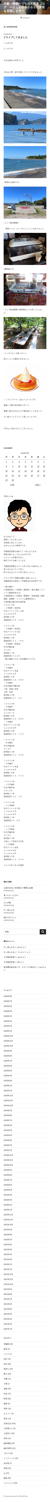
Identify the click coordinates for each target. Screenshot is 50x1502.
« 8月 (12, 485)
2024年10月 (8, 1105)
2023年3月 (8, 1200)
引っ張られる (9, 910)
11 (25, 466)
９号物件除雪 (9, 957)
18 (25, 471)
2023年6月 (8, 1185)
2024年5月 (8, 1130)
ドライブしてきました (15, 37)
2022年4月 (8, 1254)
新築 (5, 1404)
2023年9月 (8, 1170)
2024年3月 (8, 1140)
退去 (5, 1418)
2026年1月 (8, 1031)
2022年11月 (8, 1220)
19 (32, 471)
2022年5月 (8, 1249)
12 (32, 466)
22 (6, 476)
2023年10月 (8, 1165)
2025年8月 (8, 1056)
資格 (5, 1389)
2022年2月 (8, 1264)
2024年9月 (8, 1110)
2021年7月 (8, 1299)
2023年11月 (8, 1160)
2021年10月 (8, 1284)
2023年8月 (8, 1175)
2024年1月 (8, 1150)
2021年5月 (8, 1309)
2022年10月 (8, 1225)
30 (13, 480)
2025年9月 (8, 1051)
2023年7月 (8, 1180)
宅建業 (6, 1344)
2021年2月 (8, 1324)
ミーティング (9, 1458)
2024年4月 (8, 1135)
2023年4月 (8, 1195)
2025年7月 (8, 1061)
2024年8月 (8, 1115)
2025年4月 (8, 1076)
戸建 (5, 1379)
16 (13, 471)
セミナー (7, 1414)
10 (19, 466)
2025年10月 (8, 1046)
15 (6, 471)
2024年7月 (8, 1120)
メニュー (26, 18)
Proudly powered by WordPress (16, 1496)
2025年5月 (8, 1071)
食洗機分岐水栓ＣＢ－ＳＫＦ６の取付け (20, 967)
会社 (5, 1364)
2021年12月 (8, 1274)
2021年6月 (8, 1304)
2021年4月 (8, 1314)
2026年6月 (8, 1006)
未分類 (6, 1463)
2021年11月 (8, 1279)
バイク (6, 1354)
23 (13, 476)
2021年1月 (8, 1329)
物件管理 (7, 1448)
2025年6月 (8, 1066)
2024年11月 (8, 1100)
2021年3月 (8, 1319)
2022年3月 (8, 1259)
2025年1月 (8, 1091)
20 (38, 471)
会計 (5, 1359)
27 (38, 476)
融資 (5, 1478)
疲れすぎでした (10, 917)
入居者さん (8, 1428)
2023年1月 (8, 1210)
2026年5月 (8, 1011)
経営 (5, 1349)
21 (44, 471)
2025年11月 (8, 1041)
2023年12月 (8, 1155)
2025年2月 (8, 1086)
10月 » (37, 485)
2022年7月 (8, 1240)
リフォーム (8, 1483)
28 (44, 476)
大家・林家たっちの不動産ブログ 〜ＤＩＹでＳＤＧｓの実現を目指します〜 (24, 7)
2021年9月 (8, 1289)
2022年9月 (8, 1230)
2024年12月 (8, 1096)
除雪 (5, 1399)
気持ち (6, 1369)
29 (6, 480)
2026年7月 (8, 1001)
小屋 (5, 1384)
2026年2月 (8, 1026)
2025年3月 (8, 1081)
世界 (5, 1409)
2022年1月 (8, 1269)
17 (19, 471)
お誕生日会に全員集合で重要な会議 (18, 888)
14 (44, 466)
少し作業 (7, 903)
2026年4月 (8, 1016)
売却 (5, 1438)
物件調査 (7, 1443)
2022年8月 (8, 1235)
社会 (5, 1394)
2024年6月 (8, 1125)
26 (32, 476)
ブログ (6, 1453)
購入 (5, 1374)
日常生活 (7, 1423)
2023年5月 (8, 1190)
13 (38, 466)
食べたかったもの (11, 895)
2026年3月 (8, 1021)
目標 (5, 1468)
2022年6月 (8, 1244)
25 (25, 476)
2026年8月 (8, 996)
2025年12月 (8, 1036)
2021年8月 (8, 1294)
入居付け (7, 1433)
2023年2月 (8, 1205)
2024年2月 (8, 1145)
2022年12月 (8, 1215)
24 (19, 476)
